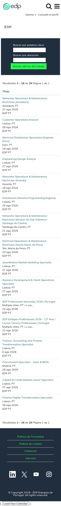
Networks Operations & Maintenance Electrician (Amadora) (24, 100)
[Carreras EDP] (11, 6)
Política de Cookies (30, 443)
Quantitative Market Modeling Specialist (26, 262)
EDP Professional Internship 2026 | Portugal (28, 301)
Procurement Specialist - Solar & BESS (25, 362)
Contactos (30, 451)
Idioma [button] (30, 14)
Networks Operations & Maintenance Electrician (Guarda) (24, 178)
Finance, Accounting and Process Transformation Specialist (22, 342)
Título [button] (5, 91)
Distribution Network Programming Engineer (29, 198)
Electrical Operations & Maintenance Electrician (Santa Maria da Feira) (24, 242)
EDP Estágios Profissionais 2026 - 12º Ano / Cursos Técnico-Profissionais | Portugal (28, 321)
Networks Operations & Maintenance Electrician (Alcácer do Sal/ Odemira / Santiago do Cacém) (24, 219)
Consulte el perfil (48, 14)
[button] (57, 6)
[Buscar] (49, 6)
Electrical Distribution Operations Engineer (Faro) (28, 139)
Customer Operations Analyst (20, 119)
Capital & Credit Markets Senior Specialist (27, 379)
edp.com (30, 458)
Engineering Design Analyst (19, 158)
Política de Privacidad (30, 436)
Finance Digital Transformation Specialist (27, 397)
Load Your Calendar (16, 503)
